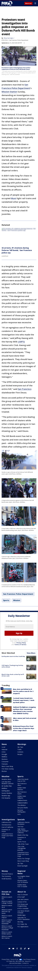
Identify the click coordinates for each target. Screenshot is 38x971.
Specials (21, 819)
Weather (6, 776)
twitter (28, 948)
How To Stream (22, 895)
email (9, 948)
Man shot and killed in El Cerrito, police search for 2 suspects (23, 691)
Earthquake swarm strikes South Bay (13, 656)
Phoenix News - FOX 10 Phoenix (22, 881)
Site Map (20, 922)
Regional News (21, 872)
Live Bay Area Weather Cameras (7, 782)
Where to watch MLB (7, 906)
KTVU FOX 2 (5, 40)
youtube (13, 948)
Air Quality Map (7, 786)
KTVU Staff (21, 897)
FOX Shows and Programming (22, 905)
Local (3, 747)
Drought (4, 754)
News (4, 744)
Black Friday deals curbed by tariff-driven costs (13, 675)
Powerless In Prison (6, 830)
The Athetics (21, 805)
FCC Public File (22, 924)
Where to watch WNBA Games (7, 933)
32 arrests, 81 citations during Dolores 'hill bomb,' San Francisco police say (17, 250)
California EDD (6, 822)
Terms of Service (20, 644)
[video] (31, 658)
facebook (17, 948)
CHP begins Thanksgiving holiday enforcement (12, 666)
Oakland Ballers (22, 803)
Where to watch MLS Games (7, 937)
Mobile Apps (21, 915)
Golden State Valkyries (21, 797)
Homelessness (6, 825)
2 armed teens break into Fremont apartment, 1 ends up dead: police (23, 700)
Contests (20, 752)
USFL (19, 814)
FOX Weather (6, 798)
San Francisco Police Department (18, 40)
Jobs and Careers (23, 899)
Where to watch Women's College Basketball (7, 928)
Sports (6, 600)
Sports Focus (21, 842)
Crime (3, 752)
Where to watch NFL (7, 898)
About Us (21, 892)
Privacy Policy (21, 643)
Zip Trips (20, 747)
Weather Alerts (6, 779)
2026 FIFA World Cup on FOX (22, 780)
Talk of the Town (23, 844)
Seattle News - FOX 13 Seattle (22, 885)
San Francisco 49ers (22, 784)
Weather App (6, 796)
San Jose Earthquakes (21, 811)
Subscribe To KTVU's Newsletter (23, 918)
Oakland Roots (22, 800)
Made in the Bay (22, 835)
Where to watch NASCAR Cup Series (7, 911)
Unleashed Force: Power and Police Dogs (7, 835)
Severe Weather (7, 793)
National (4, 749)
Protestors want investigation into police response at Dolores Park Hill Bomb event (16, 68)
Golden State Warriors (21, 788)
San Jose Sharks (22, 808)
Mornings (21, 744)
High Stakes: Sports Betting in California (22, 831)
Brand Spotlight (22, 866)
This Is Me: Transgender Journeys (21, 848)
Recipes (19, 754)
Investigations (8, 819)
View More (31, 653)
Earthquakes (6, 791)
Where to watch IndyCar (7, 916)
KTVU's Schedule (22, 908)
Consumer (5, 762)
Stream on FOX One (6, 893)
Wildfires (4, 757)
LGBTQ (21, 341)
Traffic (19, 749)
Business (4, 759)
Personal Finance (7, 874)
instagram (21, 948)
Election (4, 771)
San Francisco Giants (22, 793)
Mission (16, 600)
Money (5, 871)
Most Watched (8, 653)
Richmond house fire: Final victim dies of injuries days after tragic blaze (23, 728)
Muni (13, 198)
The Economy (6, 876)
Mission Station (9, 91)
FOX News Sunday (8, 769)
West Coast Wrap (7, 766)
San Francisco (24, 389)
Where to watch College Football (7, 902)
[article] (19, 236)
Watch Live (28, 3)
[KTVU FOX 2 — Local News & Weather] (7, 3)
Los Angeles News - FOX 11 (23, 877)
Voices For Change (23, 859)
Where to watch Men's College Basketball (7, 922)
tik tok (24, 948)
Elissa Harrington (9, 38)
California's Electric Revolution (23, 823)
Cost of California (7, 827)
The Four (20, 827)
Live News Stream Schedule (23, 912)
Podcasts (5, 764)
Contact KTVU (22, 902)
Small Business (6, 879)
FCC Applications (22, 927)
